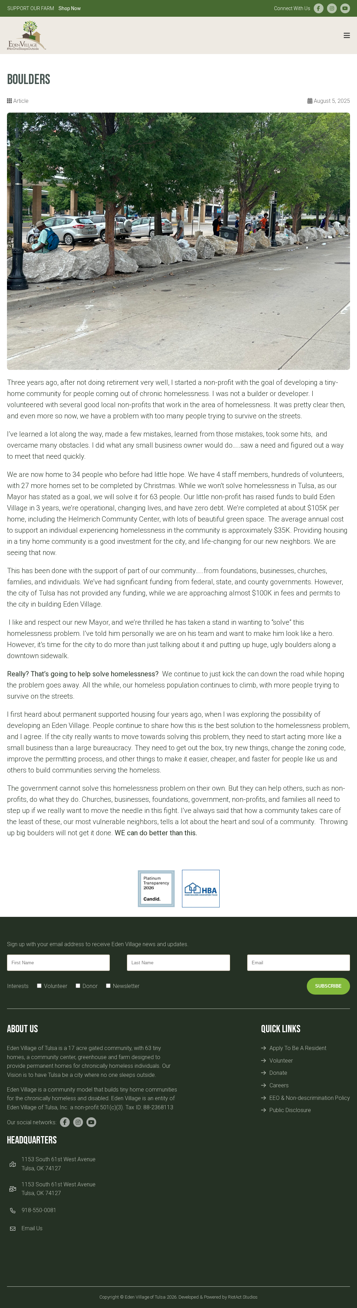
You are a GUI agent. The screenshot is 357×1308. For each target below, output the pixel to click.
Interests (18, 986)
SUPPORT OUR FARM (44, 8)
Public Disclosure (290, 1110)
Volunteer (281, 1060)
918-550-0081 (39, 1210)
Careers (279, 1085)
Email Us (32, 1228)
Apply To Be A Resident (297, 1048)
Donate (278, 1073)
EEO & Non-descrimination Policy (309, 1098)
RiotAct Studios (243, 1297)
